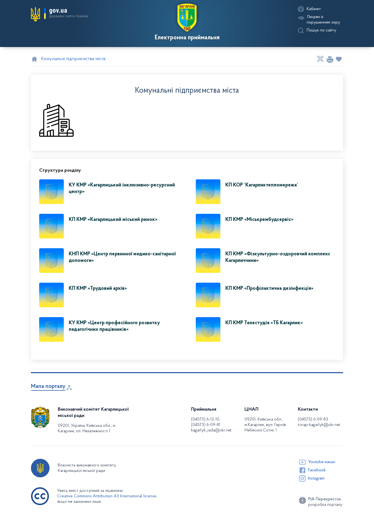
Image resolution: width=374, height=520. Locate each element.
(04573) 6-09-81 (205, 425)
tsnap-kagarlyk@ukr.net (319, 425)
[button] (59, 14)
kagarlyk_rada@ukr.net (211, 430)
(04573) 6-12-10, (205, 419)
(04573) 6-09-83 (313, 419)
